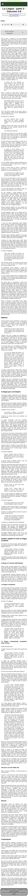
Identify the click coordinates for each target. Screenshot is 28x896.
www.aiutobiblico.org (15, 14)
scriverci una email (13, 891)
